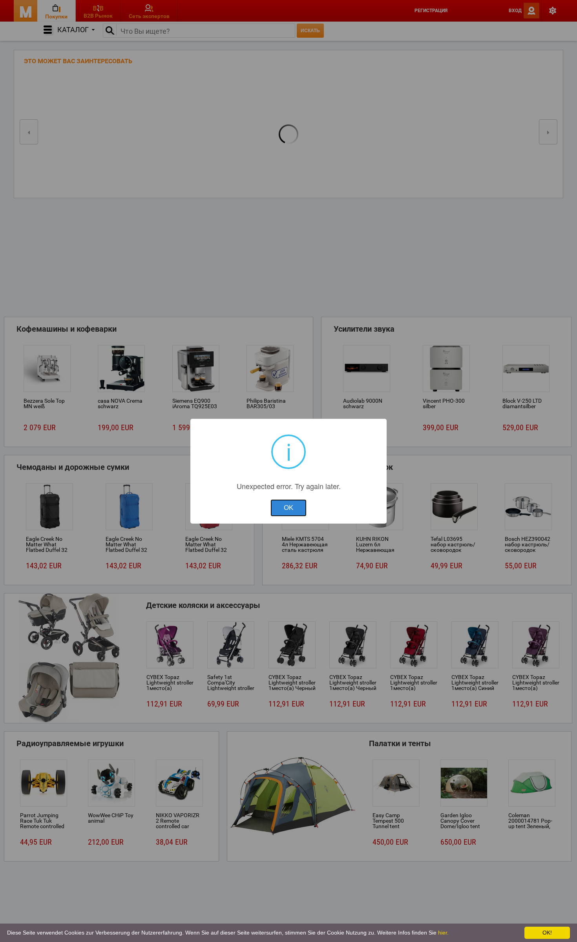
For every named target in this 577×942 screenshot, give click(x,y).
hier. (443, 932)
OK (288, 507)
